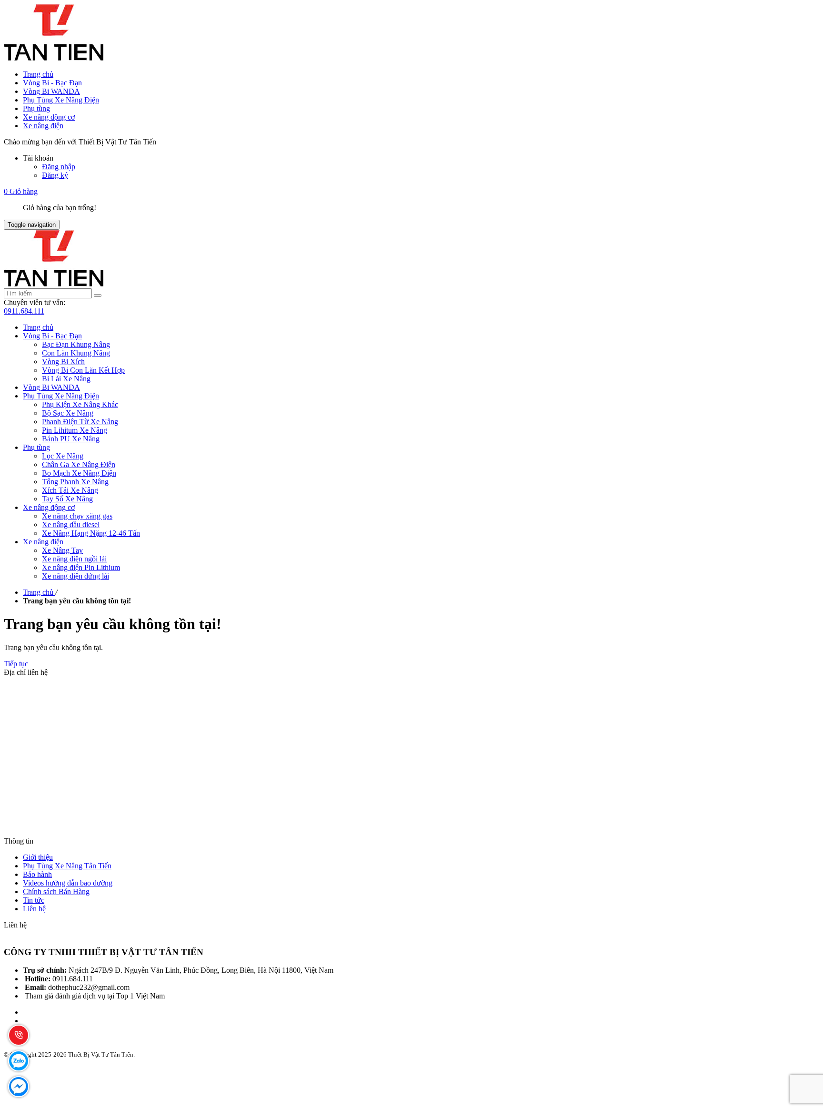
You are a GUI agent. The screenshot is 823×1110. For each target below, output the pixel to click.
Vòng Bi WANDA (51, 91)
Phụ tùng (36, 108)
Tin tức (33, 900)
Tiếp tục (16, 664)
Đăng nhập (58, 167)
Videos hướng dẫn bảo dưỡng (67, 883)
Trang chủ (38, 74)
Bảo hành (37, 874)
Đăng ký (55, 175)
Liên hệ (34, 909)
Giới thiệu (38, 857)
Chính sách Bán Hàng (56, 891)
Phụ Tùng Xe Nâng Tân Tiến (67, 866)
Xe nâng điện (43, 126)
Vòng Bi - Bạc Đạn (52, 83)
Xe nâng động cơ (49, 117)
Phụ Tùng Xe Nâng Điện (61, 100)
